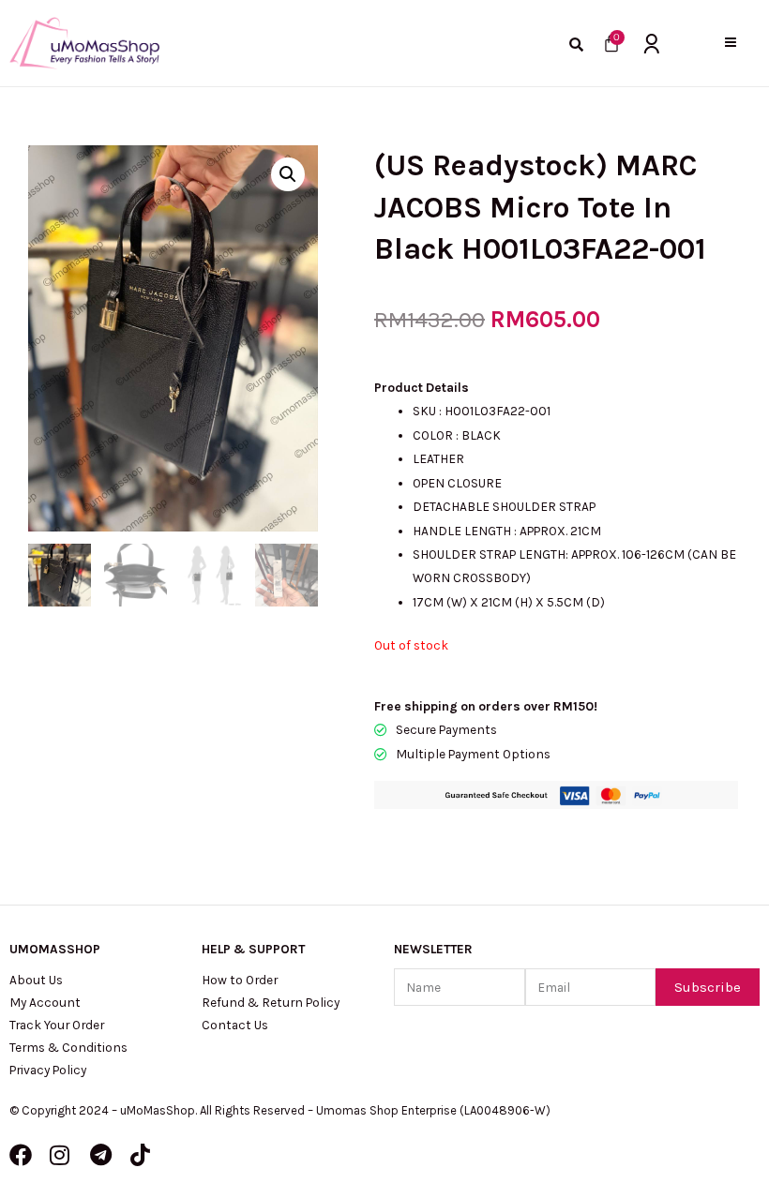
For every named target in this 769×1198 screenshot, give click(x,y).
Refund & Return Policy (270, 1002)
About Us (36, 979)
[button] (730, 42)
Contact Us (235, 1024)
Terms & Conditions (68, 1047)
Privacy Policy (47, 1069)
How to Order (240, 979)
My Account (45, 1002)
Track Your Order (56, 1024)
